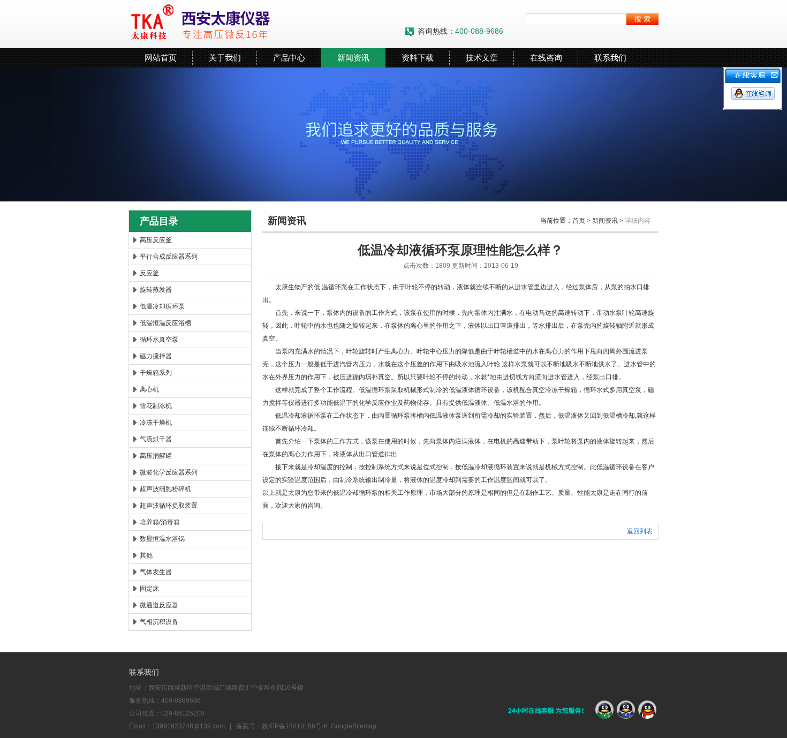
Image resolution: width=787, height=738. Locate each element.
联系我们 (610, 57)
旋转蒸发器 (156, 289)
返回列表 (640, 531)
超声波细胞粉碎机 (165, 489)
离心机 (149, 389)
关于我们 (225, 57)
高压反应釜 (156, 240)
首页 (578, 220)
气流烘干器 (156, 439)
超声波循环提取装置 (169, 505)
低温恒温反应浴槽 (165, 323)
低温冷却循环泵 (162, 306)
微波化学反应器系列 (169, 472)
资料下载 (418, 57)
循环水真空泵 (159, 339)
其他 (146, 555)
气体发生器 (156, 572)
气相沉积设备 (159, 622)
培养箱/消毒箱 (160, 522)
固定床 (149, 588)
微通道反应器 (159, 605)
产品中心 (289, 57)
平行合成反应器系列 (169, 256)
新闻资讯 (353, 57)
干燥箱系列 (156, 372)
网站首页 (161, 57)
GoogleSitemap (353, 726)
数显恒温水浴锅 (162, 539)
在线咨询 (546, 57)
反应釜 (149, 273)
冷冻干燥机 (156, 422)
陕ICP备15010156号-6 (295, 726)
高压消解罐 (156, 456)
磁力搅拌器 (156, 356)
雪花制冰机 (156, 406)
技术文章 (482, 57)
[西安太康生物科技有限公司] (262, 24)
